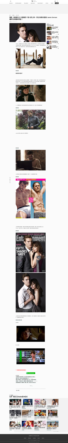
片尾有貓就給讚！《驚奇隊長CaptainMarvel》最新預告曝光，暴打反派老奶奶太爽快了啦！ (27, 428)
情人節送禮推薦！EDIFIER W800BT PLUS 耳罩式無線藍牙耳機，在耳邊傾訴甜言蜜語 (55, 46)
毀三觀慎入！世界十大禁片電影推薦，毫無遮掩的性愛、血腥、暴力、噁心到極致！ (15, 407)
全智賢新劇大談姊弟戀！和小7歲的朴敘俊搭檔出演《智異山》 (25, 376)
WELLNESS (26, 3)
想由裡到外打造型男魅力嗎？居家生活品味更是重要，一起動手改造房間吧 (15, 428)
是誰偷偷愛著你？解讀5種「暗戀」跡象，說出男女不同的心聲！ (26, 382)
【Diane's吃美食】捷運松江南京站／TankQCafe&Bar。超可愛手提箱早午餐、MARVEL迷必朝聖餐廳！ (40, 418)
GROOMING (33, 3)
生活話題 (13, 15)
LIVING (47, 3)
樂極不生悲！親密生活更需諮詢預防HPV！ (22, 378)
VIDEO (52, 3)
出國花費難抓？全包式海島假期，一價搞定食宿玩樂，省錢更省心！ (52, 428)
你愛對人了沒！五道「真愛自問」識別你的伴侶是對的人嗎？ (55, 32)
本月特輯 (56, 3)
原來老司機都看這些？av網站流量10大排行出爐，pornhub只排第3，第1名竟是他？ (55, 42)
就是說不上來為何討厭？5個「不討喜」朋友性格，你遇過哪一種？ (55, 28)
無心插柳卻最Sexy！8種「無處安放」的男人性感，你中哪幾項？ (15, 417)
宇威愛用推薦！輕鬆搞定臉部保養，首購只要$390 (40, 428)
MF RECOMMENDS (18, 397)
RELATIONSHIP (40, 3)
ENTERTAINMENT (18, 3)
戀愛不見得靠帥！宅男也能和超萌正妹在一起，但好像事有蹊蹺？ (26, 379)
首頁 (10, 15)
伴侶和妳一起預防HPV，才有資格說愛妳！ (52, 417)
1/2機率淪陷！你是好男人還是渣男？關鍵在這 (27, 407)
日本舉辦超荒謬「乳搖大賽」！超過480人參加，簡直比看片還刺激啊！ (40, 407)
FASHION (10, 3)
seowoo (10, 21)
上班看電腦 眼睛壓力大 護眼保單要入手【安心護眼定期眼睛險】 (53, 407)
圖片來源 (17, 70)
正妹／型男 (17, 15)
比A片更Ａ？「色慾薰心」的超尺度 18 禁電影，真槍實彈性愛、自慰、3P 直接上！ (55, 37)
